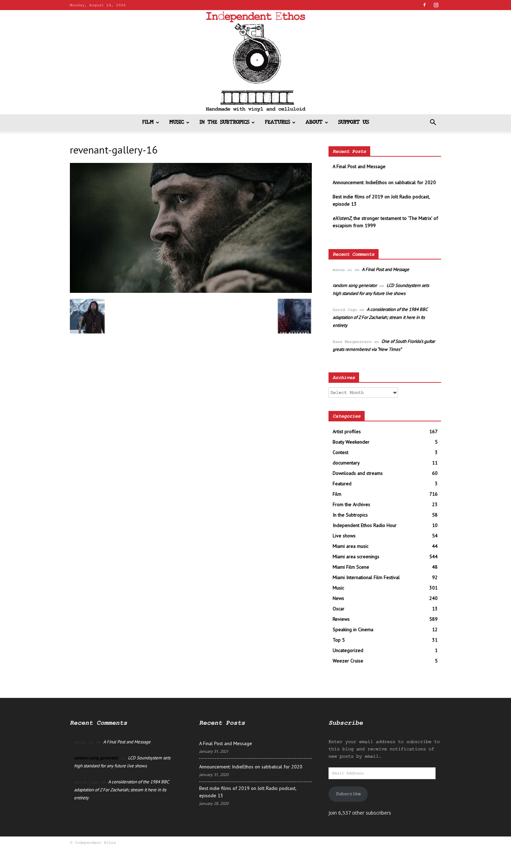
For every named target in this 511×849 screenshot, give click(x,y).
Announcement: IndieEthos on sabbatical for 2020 (384, 182)
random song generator (355, 285)
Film (148, 122)
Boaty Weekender (351, 442)
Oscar (338, 608)
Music (176, 122)
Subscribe (348, 794)
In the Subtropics (224, 122)
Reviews (341, 619)
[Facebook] (424, 5)
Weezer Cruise (348, 661)
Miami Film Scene (351, 567)
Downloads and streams (358, 473)
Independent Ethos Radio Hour (365, 525)
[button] (432, 123)
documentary (346, 463)
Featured (342, 483)
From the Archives (351, 504)
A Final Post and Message (359, 166)
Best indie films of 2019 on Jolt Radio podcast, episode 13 (381, 200)
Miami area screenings (356, 556)
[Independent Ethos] (255, 62)
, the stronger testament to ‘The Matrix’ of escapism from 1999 (385, 222)
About (314, 122)
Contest (340, 452)
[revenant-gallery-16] (191, 291)
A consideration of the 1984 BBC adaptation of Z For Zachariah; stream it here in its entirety (380, 317)
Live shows (344, 536)
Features (277, 122)
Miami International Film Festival (366, 577)
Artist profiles (347, 431)
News (338, 598)
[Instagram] (436, 5)
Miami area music (350, 546)
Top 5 (339, 640)
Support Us (353, 122)
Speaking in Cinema (353, 629)
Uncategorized (348, 650)
